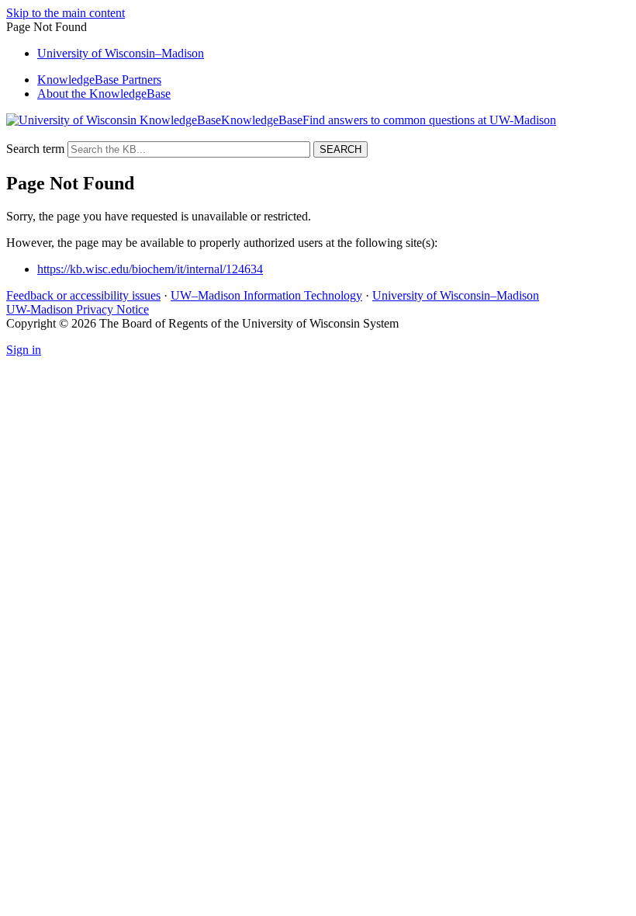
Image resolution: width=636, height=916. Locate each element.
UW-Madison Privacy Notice (77, 309)
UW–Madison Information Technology (266, 295)
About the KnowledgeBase (104, 93)
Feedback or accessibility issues (83, 295)
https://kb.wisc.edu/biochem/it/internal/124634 (150, 269)
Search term (35, 148)
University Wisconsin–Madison (120, 53)
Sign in (23, 349)
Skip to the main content (65, 12)
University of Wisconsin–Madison (455, 295)
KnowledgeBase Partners (99, 79)
